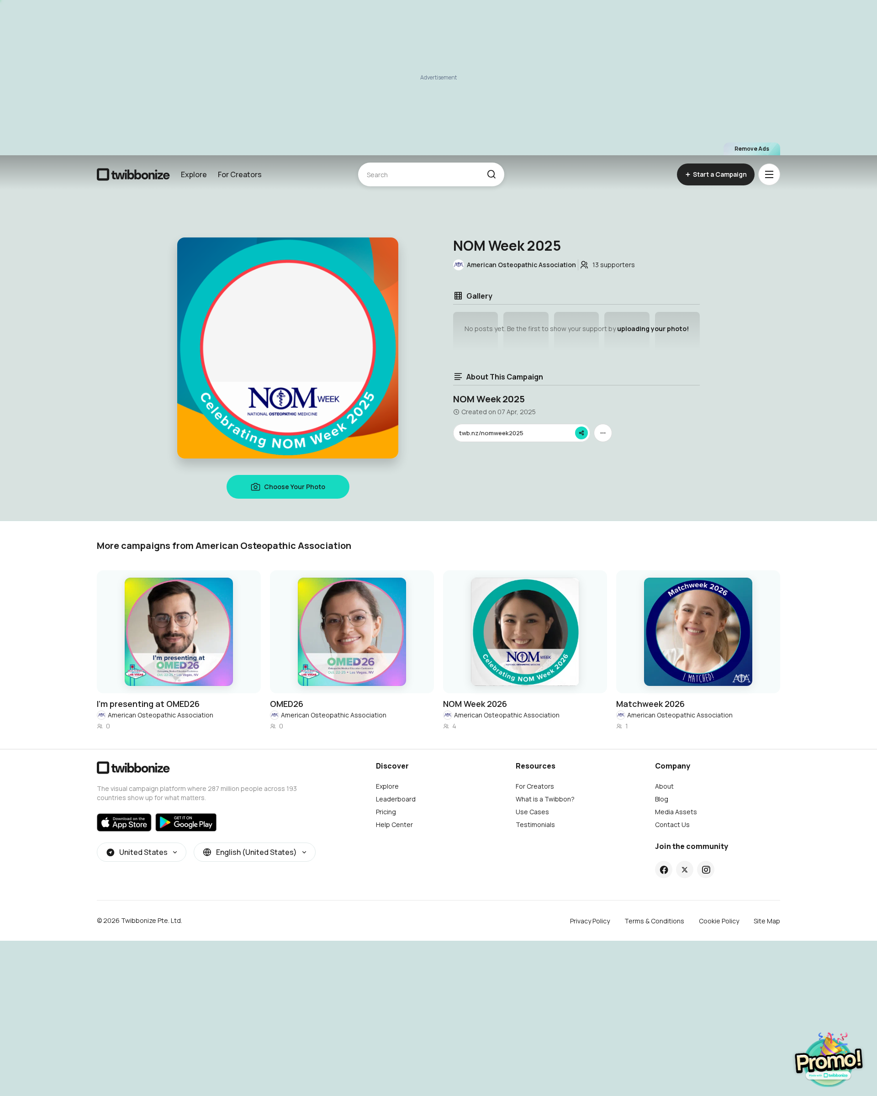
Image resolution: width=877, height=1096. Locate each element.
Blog (661, 799)
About (664, 786)
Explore (194, 174)
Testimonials (535, 824)
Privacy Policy (590, 921)
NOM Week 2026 (475, 704)
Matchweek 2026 (650, 704)
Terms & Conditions (654, 921)
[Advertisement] (438, 78)
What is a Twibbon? (545, 799)
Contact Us (672, 824)
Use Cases (532, 811)
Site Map (767, 921)
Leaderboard (396, 799)
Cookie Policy (719, 921)
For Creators (240, 174)
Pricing (386, 811)
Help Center (394, 824)
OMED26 (286, 704)
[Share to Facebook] (664, 869)
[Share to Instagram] (706, 869)
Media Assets (676, 811)
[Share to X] (684, 869)
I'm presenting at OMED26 (148, 704)
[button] (491, 174)
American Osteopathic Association (160, 715)
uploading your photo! (653, 328)
